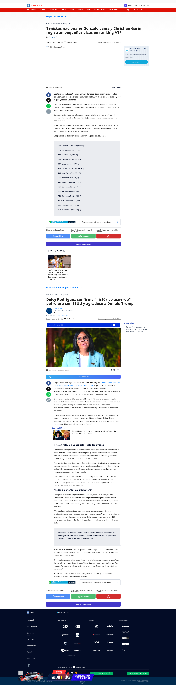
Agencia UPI (53, 37)
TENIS (72, 10)
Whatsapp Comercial (103, 673)
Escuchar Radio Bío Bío (138, 10)
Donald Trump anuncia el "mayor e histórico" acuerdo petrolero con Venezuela (94, 432)
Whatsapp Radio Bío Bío (139, 673)
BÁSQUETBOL (54, 10)
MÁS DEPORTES (113, 10)
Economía (30, 633)
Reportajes (31, 658)
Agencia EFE (58, 308)
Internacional (32, 626)
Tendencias (31, 646)
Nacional (30, 620)
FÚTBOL (42, 10)
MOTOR (80, 10)
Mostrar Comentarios (83, 244)
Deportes (30, 639)
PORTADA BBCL (31, 10)
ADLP (88, 10)
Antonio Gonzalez (62, 316)
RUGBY (64, 10)
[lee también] (62, 435)
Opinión (30, 652)
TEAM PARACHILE (99, 10)
